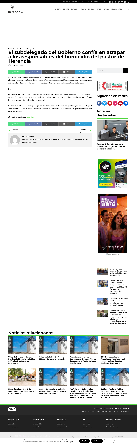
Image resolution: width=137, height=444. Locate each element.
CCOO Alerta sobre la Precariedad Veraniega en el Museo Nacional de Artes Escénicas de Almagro (113, 360)
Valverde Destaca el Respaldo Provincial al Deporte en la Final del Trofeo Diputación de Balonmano (21, 360)
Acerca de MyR (124, 411)
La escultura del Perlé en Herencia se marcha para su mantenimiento (119, 302)
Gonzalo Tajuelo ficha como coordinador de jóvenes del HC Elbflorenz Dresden (111, 146)
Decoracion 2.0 (12, 424)
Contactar (96, 1)
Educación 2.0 (86, 424)
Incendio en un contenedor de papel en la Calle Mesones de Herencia (118, 272)
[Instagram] (119, 2)
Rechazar (97, 441)
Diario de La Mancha (112, 427)
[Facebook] (110, 2)
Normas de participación (96, 437)
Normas (90, 1)
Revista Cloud (37, 427)
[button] (123, 9)
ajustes (72, 442)
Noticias (20, 49)
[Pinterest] (116, 2)
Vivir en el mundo (62, 427)
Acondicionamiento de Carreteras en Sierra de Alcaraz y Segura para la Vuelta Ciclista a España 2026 (83, 360)
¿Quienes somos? (66, 1)
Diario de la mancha (122, 408)
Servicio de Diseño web (104, 411)
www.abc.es (31, 117)
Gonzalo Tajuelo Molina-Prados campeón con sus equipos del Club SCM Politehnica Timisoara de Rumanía (119, 287)
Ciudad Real (109, 424)
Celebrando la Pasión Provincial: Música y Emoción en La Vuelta (52, 358)
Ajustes (109, 441)
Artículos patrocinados (89, 411)
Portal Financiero (87, 427)
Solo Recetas (61, 424)
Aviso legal (72, 437)
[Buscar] (125, 70)
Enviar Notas (75, 1)
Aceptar (84, 441)
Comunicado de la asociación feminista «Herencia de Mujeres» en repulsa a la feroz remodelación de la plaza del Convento (118, 317)
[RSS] (128, 2)
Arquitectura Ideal (13, 427)
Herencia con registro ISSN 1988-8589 (113, 437)
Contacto (115, 411)
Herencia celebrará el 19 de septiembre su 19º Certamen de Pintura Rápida (21, 391)
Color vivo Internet (24, 436)
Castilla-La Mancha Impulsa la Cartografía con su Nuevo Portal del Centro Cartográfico (52, 391)
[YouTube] (122, 2)
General (12, 49)
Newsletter (83, 1)
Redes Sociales (37, 424)
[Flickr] (125, 2)
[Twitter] (113, 2)
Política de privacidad (82, 437)
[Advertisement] (68, 30)
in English (103, 1)
